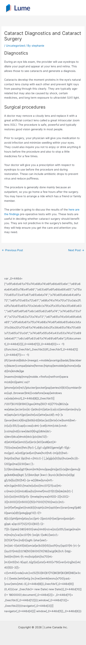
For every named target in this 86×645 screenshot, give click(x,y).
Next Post (76, 250)
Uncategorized (15, 45)
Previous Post (12, 250)
